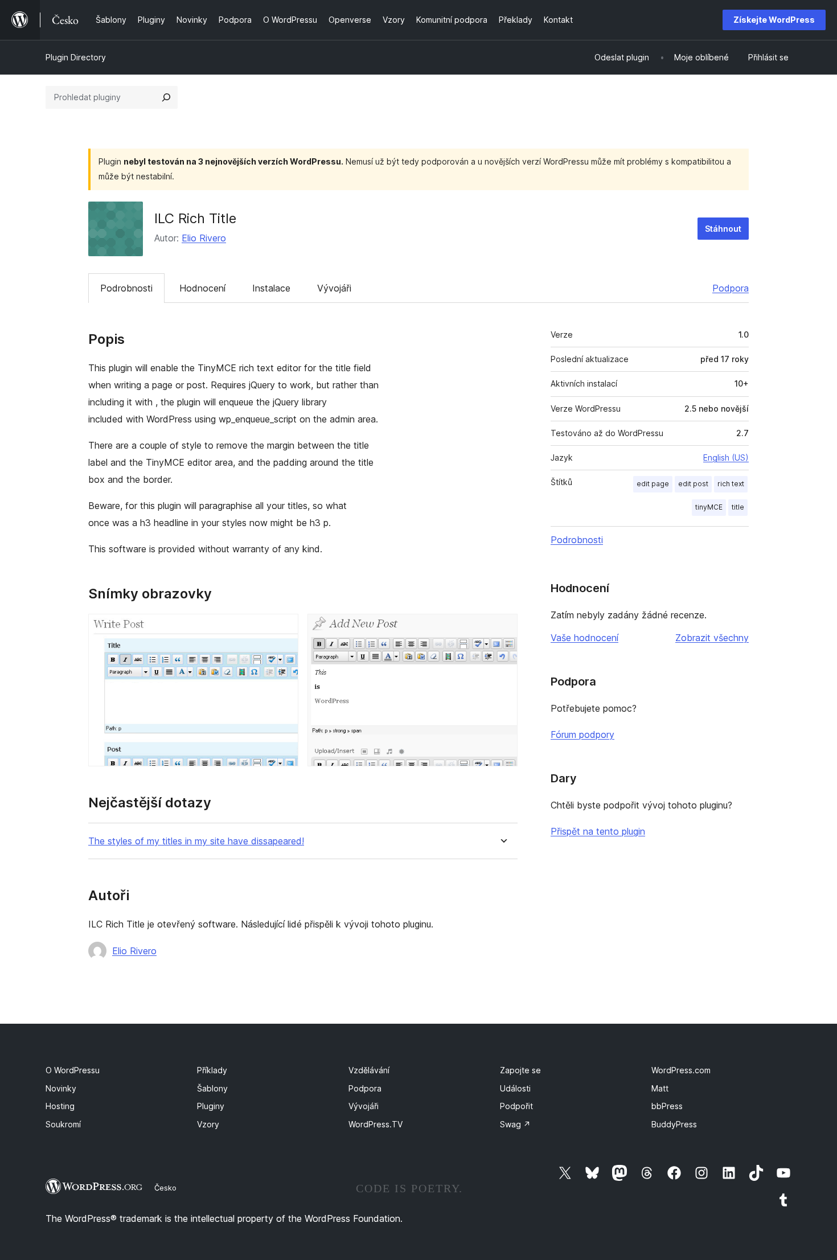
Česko (165, 1187)
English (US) (726, 457)
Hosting (60, 1106)
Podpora (730, 288)
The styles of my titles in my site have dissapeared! (196, 841)
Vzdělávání (368, 1070)
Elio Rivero (204, 238)
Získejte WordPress (774, 19)
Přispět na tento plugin (598, 831)
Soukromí (63, 1124)
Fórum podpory (582, 734)
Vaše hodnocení (584, 637)
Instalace (271, 288)
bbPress (667, 1106)
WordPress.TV (375, 1124)
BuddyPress (674, 1124)
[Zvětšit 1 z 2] (283, 629)
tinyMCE (709, 507)
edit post (693, 483)
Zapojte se (520, 1070)
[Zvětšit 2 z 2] (502, 629)
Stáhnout (723, 228)
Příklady (212, 1070)
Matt (659, 1088)
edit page (653, 483)
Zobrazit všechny (712, 637)
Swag (515, 1124)
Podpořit (516, 1106)
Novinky (61, 1088)
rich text (730, 483)
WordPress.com (681, 1070)
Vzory (208, 1124)
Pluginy (210, 1106)
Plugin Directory (76, 57)
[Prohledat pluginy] (166, 97)
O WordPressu (73, 1070)
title (738, 507)
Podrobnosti (126, 288)
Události (515, 1088)
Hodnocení (202, 288)
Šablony (212, 1088)
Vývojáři (334, 288)
